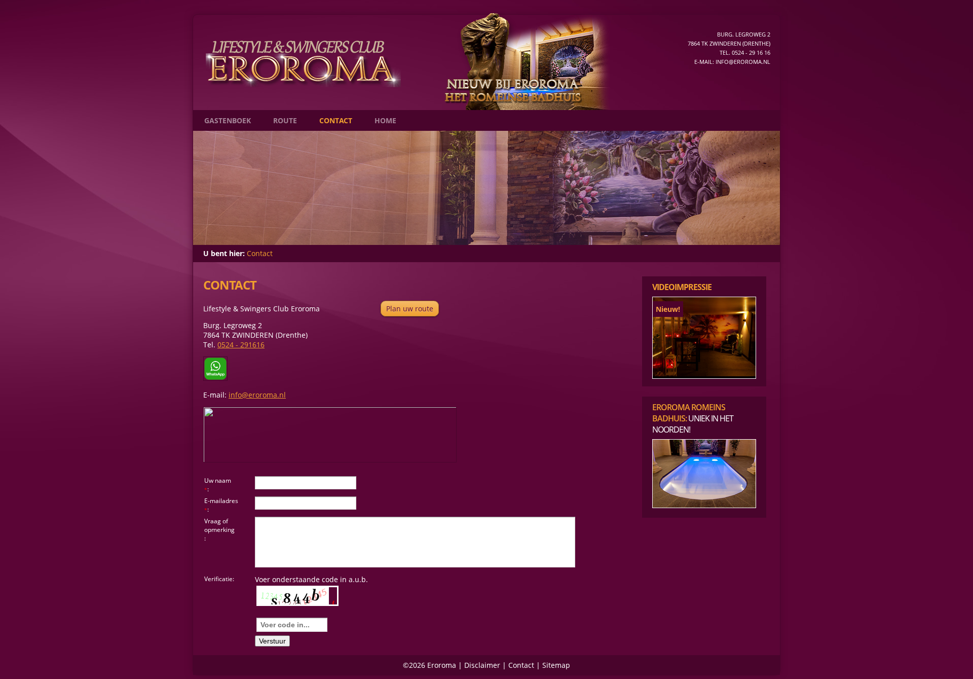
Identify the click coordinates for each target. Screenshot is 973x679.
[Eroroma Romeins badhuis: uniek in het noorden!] (704, 505)
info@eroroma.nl (743, 61)
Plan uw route (409, 308)
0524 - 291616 (241, 344)
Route (285, 120)
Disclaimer (482, 665)
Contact (335, 120)
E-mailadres (221, 500)
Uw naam (217, 480)
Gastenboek (227, 120)
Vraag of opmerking (219, 525)
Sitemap (556, 665)
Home (385, 120)
